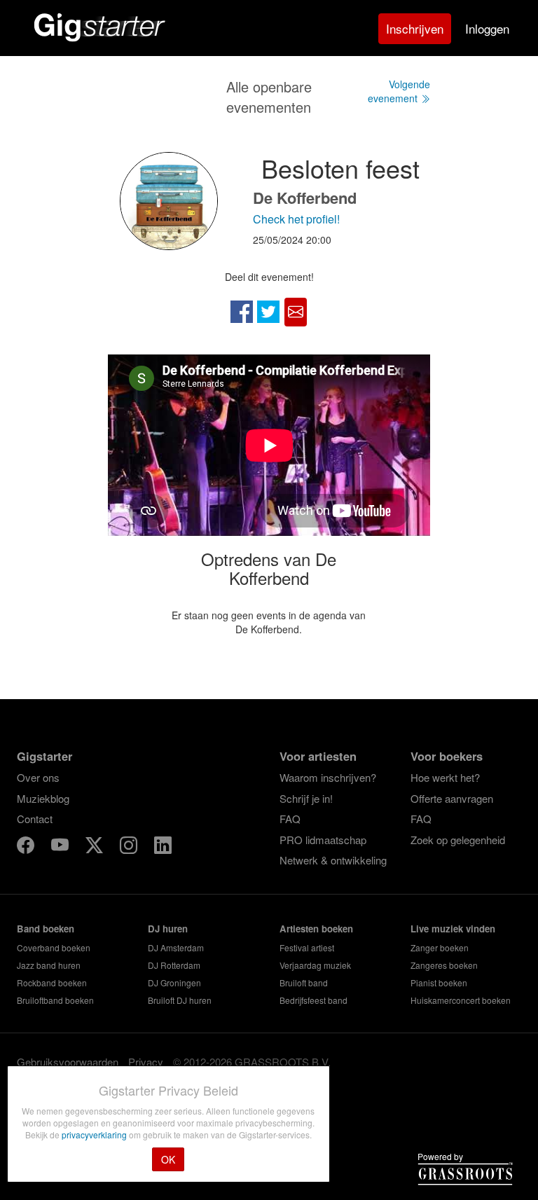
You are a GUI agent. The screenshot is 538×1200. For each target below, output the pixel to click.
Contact (35, 818)
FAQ (290, 818)
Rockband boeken (52, 982)
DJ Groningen (174, 982)
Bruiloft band (304, 982)
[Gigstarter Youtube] (61, 847)
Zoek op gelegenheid (458, 839)
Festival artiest (307, 947)
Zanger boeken (440, 947)
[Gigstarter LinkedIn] (163, 847)
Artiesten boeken (316, 928)
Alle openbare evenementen (269, 96)
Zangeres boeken (444, 965)
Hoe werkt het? (445, 777)
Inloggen (487, 28)
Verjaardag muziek (315, 965)
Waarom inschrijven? (328, 777)
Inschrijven (414, 28)
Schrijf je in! (306, 798)
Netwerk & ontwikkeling (333, 860)
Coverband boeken (53, 947)
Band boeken (45, 928)
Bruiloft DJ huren (180, 1000)
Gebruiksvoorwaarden (67, 1061)
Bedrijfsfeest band (313, 1000)
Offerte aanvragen (452, 798)
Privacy (145, 1061)
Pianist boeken (439, 982)
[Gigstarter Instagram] (130, 847)
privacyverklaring (95, 1134)
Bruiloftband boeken (55, 1000)
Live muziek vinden (453, 928)
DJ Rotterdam (174, 965)
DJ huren (168, 928)
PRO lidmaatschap (323, 839)
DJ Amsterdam (176, 947)
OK (168, 1159)
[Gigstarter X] (95, 847)
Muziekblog (43, 798)
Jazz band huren (49, 965)
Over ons (38, 777)
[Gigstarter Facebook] (27, 847)
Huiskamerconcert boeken (461, 1000)
